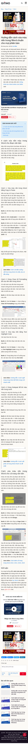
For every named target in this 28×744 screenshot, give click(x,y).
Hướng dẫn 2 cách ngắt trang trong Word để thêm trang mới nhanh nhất (14, 380)
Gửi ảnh (3, 673)
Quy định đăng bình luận (13, 673)
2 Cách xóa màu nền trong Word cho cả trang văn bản (13, 132)
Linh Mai (14, 46)
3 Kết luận (5, 135)
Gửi (23, 673)
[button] (25, 123)
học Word (15, 580)
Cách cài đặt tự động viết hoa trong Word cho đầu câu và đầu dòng (14, 272)
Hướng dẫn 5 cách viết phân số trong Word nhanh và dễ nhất (13, 464)
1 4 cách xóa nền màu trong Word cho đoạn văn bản (12, 127)
